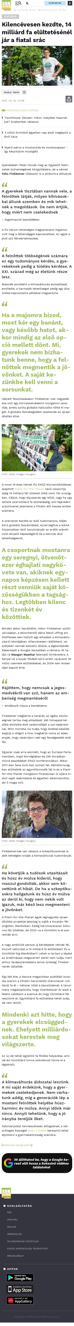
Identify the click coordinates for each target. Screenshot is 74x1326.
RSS (9, 1212)
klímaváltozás (49, 10)
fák (64, 10)
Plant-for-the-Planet (29, 489)
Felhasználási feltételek (23, 1241)
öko (34, 10)
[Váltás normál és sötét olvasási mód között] (27, 3)
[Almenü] (18, 3)
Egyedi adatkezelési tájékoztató (27, 1248)
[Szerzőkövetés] (24, 92)
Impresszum (14, 1234)
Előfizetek (55, 3)
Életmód (10, 16)
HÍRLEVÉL (12, 1219)
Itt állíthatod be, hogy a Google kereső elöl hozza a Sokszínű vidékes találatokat (41, 1163)
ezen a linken (37, 1130)
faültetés (22, 10)
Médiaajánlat (15, 1256)
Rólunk (11, 1227)
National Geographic (17, 1145)
